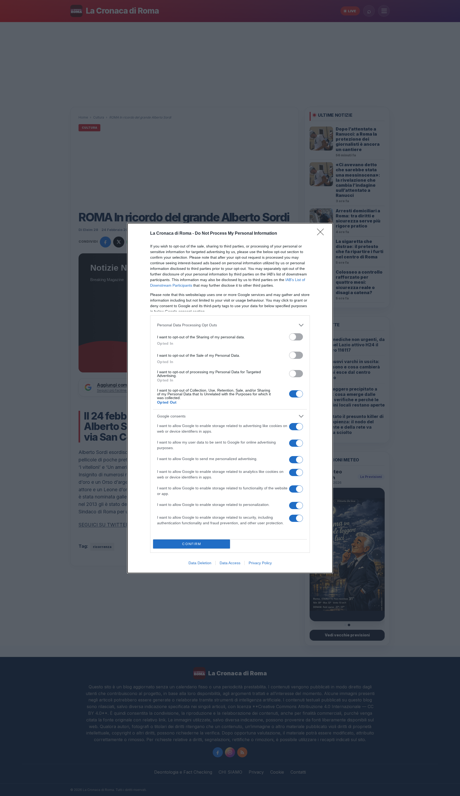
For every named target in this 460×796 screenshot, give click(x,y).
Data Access (230, 563)
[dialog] (230, 398)
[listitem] (230, 325)
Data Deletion (199, 563)
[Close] (322, 234)
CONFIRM (191, 544)
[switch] (296, 336)
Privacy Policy (260, 563)
